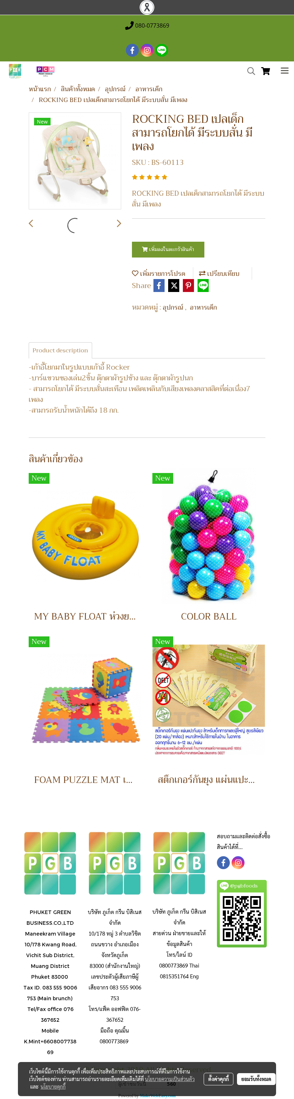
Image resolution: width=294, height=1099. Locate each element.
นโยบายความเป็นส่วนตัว (170, 1079)
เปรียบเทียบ (222, 273)
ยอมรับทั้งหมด (256, 1079)
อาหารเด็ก (203, 307)
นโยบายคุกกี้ (53, 1086)
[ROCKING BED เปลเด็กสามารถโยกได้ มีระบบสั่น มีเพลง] (75, 161)
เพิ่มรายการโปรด (161, 273)
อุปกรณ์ (174, 307)
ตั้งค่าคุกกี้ (218, 1079)
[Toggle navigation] (285, 71)
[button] (249, 71)
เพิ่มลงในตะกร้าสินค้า (171, 249)
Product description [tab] (60, 351)
